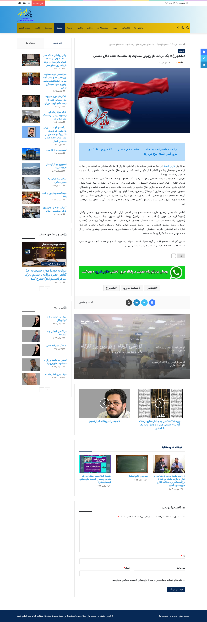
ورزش (90, 28)
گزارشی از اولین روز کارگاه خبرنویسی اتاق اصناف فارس (115, 347)
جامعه (69, 28)
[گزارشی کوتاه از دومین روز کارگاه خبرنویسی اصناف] (31, 212)
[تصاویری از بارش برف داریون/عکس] (31, 183)
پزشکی (80, 28)
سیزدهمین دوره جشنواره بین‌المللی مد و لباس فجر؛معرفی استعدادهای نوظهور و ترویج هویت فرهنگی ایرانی (54, 81)
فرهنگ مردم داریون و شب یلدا (54, 194)
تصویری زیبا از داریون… (56, 150)
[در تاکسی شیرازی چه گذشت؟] (31, 336)
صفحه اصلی (24, 28)
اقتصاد (37, 28)
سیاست (48, 28)
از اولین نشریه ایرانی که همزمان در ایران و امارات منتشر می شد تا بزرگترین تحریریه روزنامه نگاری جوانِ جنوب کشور (169, 480)
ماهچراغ (110, 288)
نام (183, 556)
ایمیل (127, 568)
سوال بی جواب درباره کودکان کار (56, 318)
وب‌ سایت (181, 568)
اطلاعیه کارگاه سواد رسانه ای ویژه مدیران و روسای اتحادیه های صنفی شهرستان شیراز (95, 479)
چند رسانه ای (103, 28)
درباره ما (173, 616)
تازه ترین (57, 43)
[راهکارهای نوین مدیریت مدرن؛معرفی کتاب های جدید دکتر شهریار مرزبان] (31, 101)
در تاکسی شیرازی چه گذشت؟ (56, 332)
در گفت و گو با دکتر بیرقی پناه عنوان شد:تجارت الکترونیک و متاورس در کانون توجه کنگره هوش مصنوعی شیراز (54, 134)
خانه (181, 44)
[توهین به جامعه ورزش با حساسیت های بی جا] (31, 364)
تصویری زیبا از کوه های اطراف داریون (56, 166)
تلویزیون (151, 288)
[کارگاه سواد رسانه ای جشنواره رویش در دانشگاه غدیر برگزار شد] (31, 116)
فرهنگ (59, 28)
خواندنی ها (139, 28)
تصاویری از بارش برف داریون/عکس (56, 180)
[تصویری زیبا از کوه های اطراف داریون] (31, 169)
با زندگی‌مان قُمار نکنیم (56, 345)
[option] (132, 346)
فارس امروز (169, 166)
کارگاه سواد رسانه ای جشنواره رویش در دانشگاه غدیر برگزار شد (54, 115)
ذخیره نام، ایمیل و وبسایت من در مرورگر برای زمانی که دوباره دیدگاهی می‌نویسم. (147, 580)
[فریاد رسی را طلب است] (31, 379)
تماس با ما (163, 616)
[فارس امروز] (25, 15)
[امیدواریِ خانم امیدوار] (132, 464)
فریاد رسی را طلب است (55, 374)
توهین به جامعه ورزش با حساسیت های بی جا (55, 361)
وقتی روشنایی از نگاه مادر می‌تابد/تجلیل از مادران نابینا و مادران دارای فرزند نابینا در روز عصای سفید (55, 60)
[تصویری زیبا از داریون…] (31, 154)
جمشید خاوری (131, 288)
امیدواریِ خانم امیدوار (138, 476)
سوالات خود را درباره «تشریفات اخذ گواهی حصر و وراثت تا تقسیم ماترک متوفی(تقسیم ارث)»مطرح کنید (45, 274)
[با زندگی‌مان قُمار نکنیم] (31, 350)
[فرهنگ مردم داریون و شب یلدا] (31, 198)
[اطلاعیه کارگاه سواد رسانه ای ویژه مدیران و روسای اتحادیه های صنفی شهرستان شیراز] (95, 464)
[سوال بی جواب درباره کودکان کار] (31, 321)
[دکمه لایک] (181, 256)
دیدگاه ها (30, 43)
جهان (115, 28)
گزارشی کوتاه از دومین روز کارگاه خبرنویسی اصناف (54, 209)
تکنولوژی (126, 28)
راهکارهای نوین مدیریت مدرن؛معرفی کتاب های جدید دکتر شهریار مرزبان (55, 100)
